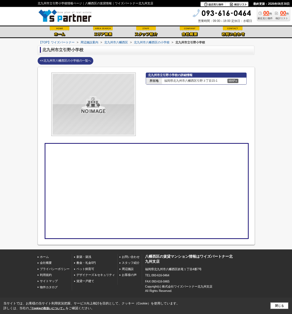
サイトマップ (49, 281)
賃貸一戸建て (85, 281)
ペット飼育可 (85, 269)
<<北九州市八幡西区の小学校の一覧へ (65, 60)
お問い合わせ (131, 257)
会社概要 (46, 262)
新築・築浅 (83, 257)
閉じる (279, 305)
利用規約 (46, 275)
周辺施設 (128, 269)
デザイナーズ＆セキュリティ (95, 275)
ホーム (44, 257)
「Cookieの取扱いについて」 (47, 308)
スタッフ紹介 (131, 262)
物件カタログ (49, 287)
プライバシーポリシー (55, 269)
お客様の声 (129, 275)
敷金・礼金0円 (86, 262)
